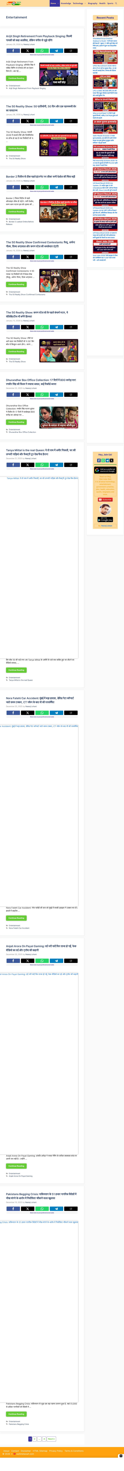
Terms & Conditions (74, 1451)
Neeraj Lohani (106, 526)
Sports (110, 3)
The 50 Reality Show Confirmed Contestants (27, 294)
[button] (116, 3)
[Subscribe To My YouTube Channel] (105, 501)
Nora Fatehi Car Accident (19, 928)
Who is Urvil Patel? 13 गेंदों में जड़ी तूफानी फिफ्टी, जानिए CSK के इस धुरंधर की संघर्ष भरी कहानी (105, 115)
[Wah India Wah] (13, 3)
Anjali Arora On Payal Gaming (20, 1176)
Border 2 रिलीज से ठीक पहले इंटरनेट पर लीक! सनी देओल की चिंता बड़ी (40, 176)
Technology (78, 3)
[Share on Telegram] (56, 51)
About (6, 1451)
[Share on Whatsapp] (42, 51)
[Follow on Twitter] (111, 460)
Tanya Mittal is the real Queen (21, 680)
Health (102, 3)
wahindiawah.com (25, 1454)
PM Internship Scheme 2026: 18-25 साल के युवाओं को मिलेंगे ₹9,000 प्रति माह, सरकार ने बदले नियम (105, 163)
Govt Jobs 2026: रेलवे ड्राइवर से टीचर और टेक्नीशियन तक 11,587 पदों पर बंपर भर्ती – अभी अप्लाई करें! (105, 257)
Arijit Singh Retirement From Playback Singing (27, 88)
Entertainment (14, 86)
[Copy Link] (71, 51)
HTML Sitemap (40, 1451)
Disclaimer (26, 1451)
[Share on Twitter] (27, 51)
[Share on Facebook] (13, 51)
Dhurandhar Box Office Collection (22, 432)
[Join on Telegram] (107, 460)
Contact (15, 1451)
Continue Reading (16, 78)
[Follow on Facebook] (99, 460)
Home (53, 3)
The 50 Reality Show (17, 158)
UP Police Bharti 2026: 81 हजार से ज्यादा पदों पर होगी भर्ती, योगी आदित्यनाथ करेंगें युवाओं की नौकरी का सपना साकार (104, 235)
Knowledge (66, 3)
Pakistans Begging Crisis (19, 1424)
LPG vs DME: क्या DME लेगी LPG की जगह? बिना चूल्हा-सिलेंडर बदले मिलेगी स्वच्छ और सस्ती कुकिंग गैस (105, 93)
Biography (92, 3)
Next (51, 1439)
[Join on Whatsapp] (103, 460)
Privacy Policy (56, 1451)
